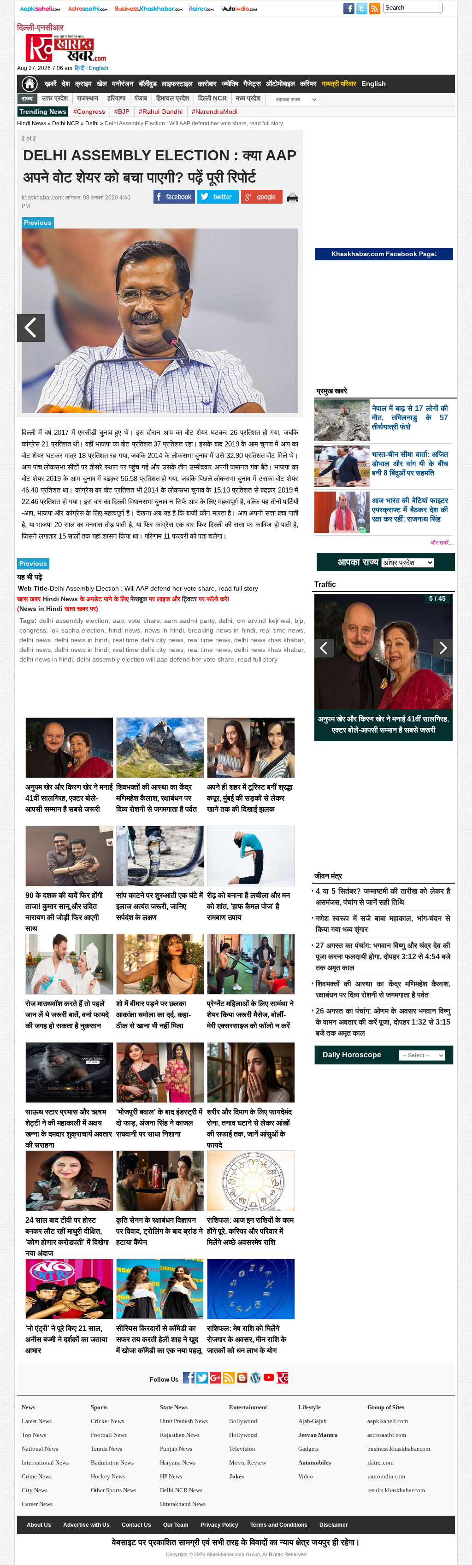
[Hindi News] (65, 60)
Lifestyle (309, 1407)
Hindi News (31, 123)
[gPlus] (215, 1381)
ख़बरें (51, 84)
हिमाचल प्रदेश (172, 98)
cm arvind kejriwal (263, 620)
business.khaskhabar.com (398, 1448)
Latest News (37, 1421)
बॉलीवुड (148, 84)
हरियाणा (116, 98)
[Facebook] (189, 1381)
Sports (99, 1407)
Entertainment (248, 1407)
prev (324, 648)
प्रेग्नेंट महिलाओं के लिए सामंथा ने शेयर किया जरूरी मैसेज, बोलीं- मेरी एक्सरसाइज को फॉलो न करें (250, 1015)
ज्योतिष (230, 84)
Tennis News (106, 1448)
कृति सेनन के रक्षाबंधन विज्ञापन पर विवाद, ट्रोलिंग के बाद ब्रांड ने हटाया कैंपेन (159, 1231)
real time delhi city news (148, 640)
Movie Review (247, 1462)
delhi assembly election (73, 620)
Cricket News (107, 1421)
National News (40, 1448)
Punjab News (176, 1448)
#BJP (122, 111)
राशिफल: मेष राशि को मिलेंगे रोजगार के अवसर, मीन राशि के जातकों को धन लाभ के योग (246, 1339)
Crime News (37, 1476)
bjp (299, 620)
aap (118, 620)
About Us (39, 1525)
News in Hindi (41, 608)
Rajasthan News (180, 1434)
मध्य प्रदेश (248, 98)
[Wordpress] (255, 1381)
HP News (171, 1476)
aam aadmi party (189, 620)
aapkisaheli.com (387, 1421)
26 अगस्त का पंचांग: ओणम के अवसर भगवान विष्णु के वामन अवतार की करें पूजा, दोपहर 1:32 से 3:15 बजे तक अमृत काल (383, 1022)
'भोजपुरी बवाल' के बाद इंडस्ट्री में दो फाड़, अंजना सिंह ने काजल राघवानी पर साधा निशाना (159, 1123)
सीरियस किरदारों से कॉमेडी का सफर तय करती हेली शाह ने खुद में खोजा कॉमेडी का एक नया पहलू (158, 1339)
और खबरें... (442, 542)
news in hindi (164, 630)
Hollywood (243, 1434)
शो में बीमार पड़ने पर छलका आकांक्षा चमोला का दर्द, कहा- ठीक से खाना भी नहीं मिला (153, 1015)
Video (305, 1476)
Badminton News (112, 1462)
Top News (34, 1434)
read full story (257, 659)
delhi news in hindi (81, 640)
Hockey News (108, 1476)
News (28, 1407)
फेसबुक (138, 599)
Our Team (176, 1525)
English (98, 68)
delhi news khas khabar (268, 640)
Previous (38, 222)
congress (32, 630)
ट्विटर (189, 599)
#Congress (89, 111)
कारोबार (207, 84)
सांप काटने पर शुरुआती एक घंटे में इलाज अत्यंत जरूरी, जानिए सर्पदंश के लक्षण (159, 906)
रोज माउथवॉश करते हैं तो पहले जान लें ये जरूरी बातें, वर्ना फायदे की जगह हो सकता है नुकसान (67, 1015)
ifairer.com (380, 1462)
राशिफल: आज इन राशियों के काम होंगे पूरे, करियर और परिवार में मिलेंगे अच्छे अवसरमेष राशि (250, 1231)
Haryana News (177, 1462)
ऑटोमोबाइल (280, 84)
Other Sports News (113, 1490)
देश (66, 84)
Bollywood (243, 1421)
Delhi (92, 123)
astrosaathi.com (386, 1434)
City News (34, 1490)
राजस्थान (87, 98)
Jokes (236, 1476)
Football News (109, 1434)
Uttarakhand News (183, 1504)
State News (174, 1407)
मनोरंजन (123, 84)
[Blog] (242, 1381)
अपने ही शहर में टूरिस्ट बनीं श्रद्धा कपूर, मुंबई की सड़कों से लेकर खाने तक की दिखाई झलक (250, 798)
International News (45, 1462)
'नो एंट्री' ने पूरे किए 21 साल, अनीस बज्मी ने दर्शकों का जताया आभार (66, 1339)
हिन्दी (80, 68)
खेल (102, 84)
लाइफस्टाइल (177, 84)
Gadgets (308, 1448)
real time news (281, 630)
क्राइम (83, 84)
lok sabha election (77, 630)
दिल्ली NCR (212, 98)
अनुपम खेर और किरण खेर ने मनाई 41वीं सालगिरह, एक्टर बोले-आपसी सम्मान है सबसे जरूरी (68, 798)
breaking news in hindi (221, 630)
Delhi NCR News (181, 1490)
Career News (37, 1504)
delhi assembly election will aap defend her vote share (155, 659)
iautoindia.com (386, 1476)
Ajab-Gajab (312, 1421)
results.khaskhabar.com (396, 1490)
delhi (225, 620)
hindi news (124, 630)
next (443, 648)
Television (242, 1448)
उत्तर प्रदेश (55, 98)
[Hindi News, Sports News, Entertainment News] (29, 84)
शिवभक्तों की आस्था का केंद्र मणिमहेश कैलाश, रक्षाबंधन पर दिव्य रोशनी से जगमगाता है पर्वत (156, 798)
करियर (308, 84)
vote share (143, 620)
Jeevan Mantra (318, 1434)
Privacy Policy (219, 1525)
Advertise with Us (86, 1525)
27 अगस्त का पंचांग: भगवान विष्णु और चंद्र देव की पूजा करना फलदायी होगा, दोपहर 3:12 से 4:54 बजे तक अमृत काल (383, 957)
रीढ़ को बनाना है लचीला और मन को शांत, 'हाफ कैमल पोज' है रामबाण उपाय (248, 906)
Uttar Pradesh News (184, 1421)
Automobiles (314, 1462)
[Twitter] (202, 1381)
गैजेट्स (252, 84)
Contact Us (136, 1525)
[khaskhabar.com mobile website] (282, 1381)
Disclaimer (333, 1525)
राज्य (27, 98)
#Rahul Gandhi (161, 111)
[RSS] (229, 1381)
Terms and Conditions (278, 1525)
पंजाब (141, 98)
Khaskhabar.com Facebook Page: (384, 254)
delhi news (35, 640)
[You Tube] (269, 1381)
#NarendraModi (214, 111)
